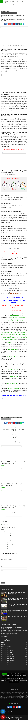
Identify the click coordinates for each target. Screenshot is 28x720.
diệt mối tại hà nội (22, 677)
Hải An (23, 317)
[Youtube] (17, 707)
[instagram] (19, 707)
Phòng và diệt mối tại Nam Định (7, 544)
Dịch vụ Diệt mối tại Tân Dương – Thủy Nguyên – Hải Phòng (14, 436)
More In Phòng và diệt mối (13, 442)
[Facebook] (8, 707)
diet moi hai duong (23, 680)
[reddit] (12, 24)
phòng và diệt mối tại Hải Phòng (13, 334)
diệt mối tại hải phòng (8, 417)
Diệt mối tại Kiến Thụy (13, 677)
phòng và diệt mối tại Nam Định (19, 337)
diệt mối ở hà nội (23, 675)
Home (2, 8)
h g (2, 19)
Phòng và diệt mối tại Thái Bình (7, 548)
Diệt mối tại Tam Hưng (17, 417)
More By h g (13, 441)
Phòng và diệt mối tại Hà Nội (6, 537)
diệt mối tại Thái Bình (12, 383)
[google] (9, 24)
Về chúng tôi (10, 711)
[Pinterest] (14, 707)
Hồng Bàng (20, 319)
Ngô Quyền (3, 320)
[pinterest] (14, 24)
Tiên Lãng (21, 320)
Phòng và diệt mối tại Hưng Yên (7, 542)
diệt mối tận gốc (5, 677)
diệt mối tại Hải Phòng (12, 349)
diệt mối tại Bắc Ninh (13, 376)
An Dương (9, 319)
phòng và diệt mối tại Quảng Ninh (8, 339)
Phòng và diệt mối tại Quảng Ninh (8, 546)
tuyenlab (20, 717)
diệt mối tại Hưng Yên (13, 369)
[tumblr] (18, 24)
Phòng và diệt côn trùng (6, 533)
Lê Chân (5, 319)
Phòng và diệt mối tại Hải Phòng (9, 13)
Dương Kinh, (15, 319)
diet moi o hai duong (5, 680)
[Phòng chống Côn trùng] (14, 1)
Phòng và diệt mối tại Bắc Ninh (14, 535)
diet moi (3, 675)
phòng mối (17, 675)
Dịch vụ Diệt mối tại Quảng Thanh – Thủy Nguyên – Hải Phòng (14, 429)
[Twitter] (11, 707)
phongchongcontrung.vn (16, 315)
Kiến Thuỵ (17, 320)
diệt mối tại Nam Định (13, 388)
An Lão (8, 320)
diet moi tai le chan (9, 675)
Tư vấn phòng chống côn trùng (7, 550)
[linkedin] (16, 24)
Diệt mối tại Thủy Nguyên (16, 317)
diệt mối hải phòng (21, 673)
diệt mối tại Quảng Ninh (12, 363)
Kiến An (25, 319)
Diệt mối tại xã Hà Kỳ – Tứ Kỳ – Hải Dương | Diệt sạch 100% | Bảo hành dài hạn (13, 484)
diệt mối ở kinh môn (19, 678)
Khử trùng (3, 531)
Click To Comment (14, 517)
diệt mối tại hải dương (14, 681)
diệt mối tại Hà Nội (11, 356)
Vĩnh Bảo (12, 320)
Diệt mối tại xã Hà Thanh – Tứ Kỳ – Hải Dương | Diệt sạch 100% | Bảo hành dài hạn (13, 462)
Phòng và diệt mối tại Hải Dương (7, 539)
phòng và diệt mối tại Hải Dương (8, 332)
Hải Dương (9, 342)
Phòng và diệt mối (7, 8)
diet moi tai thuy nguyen (5, 418)
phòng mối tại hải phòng (12, 673)
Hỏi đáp (2, 529)
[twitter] (7, 24)
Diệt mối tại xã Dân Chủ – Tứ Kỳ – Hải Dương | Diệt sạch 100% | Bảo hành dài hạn (13, 506)
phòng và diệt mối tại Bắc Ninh (15, 336)
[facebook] (5, 24)
